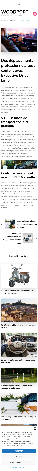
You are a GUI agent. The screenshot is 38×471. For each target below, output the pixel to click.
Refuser (19, 457)
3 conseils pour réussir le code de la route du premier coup (16, 387)
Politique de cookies (18, 467)
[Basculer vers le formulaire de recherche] (19, 4)
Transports (6, 57)
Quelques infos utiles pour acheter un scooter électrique (17, 292)
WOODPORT (14, 12)
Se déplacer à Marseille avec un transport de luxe (18, 326)
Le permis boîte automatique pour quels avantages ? (18, 361)
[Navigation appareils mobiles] (35, 14)
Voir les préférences (19, 462)
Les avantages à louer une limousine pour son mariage (18, 418)
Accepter (19, 451)
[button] (35, 428)
